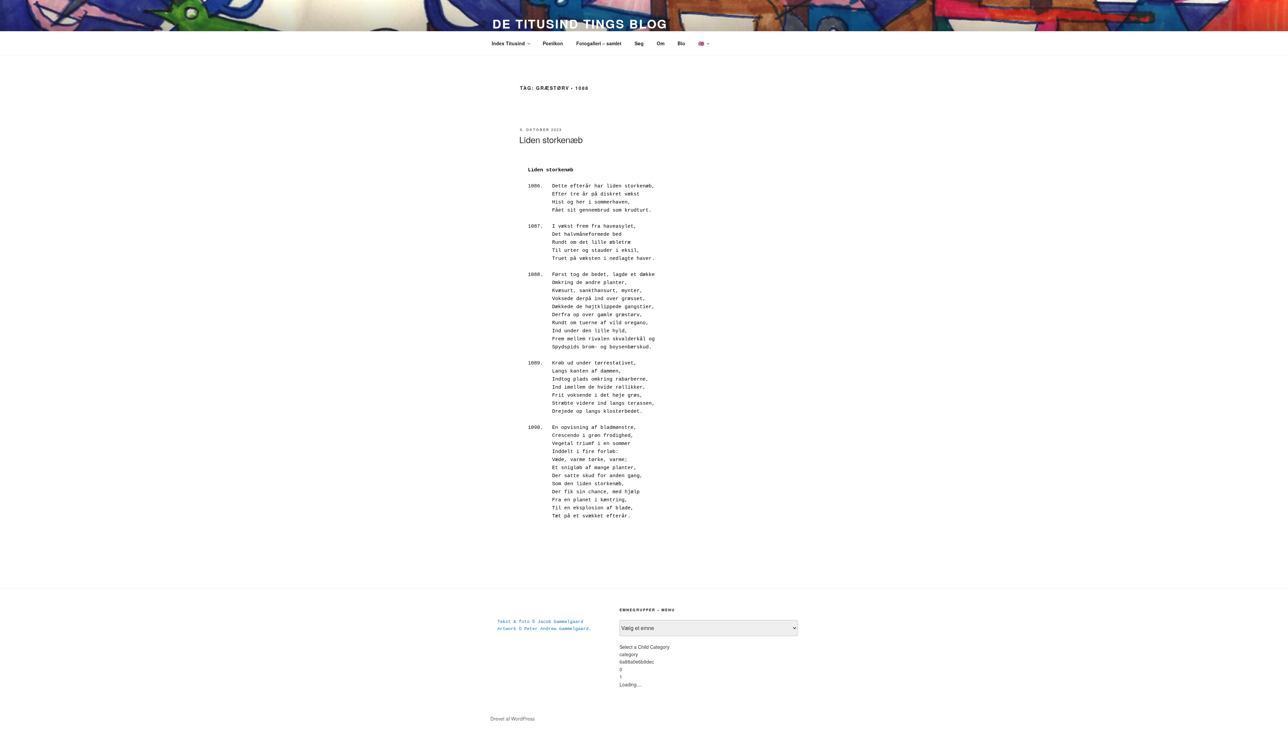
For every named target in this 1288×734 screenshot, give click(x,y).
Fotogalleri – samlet (599, 43)
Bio (681, 43)
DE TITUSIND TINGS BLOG (579, 23)
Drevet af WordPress (512, 718)
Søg (639, 43)
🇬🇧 (701, 43)
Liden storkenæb (551, 139)
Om (660, 43)
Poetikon (553, 43)
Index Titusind (508, 43)
